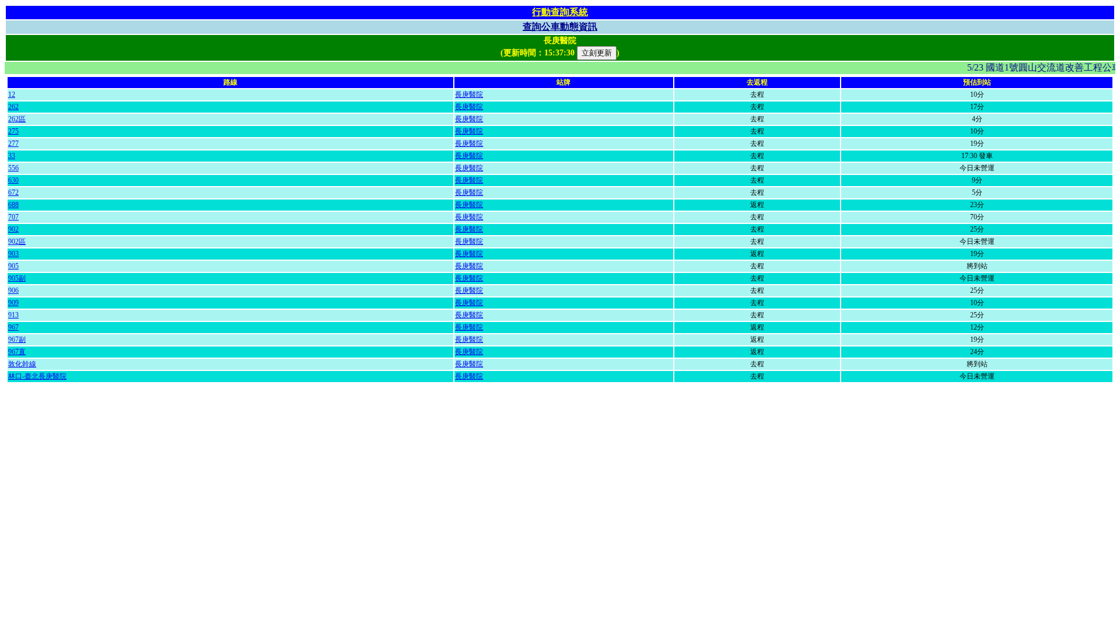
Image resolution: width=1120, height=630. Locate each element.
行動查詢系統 (560, 12)
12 (11, 94)
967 (13, 327)
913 (13, 315)
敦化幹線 (22, 364)
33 (11, 156)
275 (13, 131)
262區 (17, 119)
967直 (17, 352)
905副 (17, 278)
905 (13, 266)
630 (13, 180)
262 (13, 107)
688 (13, 205)
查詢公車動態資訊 (560, 27)
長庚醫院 (469, 94)
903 (13, 254)
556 (13, 168)
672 (13, 192)
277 (13, 143)
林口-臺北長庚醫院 (37, 376)
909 (13, 303)
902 (13, 229)
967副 (17, 339)
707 (13, 217)
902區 (17, 241)
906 (13, 290)
